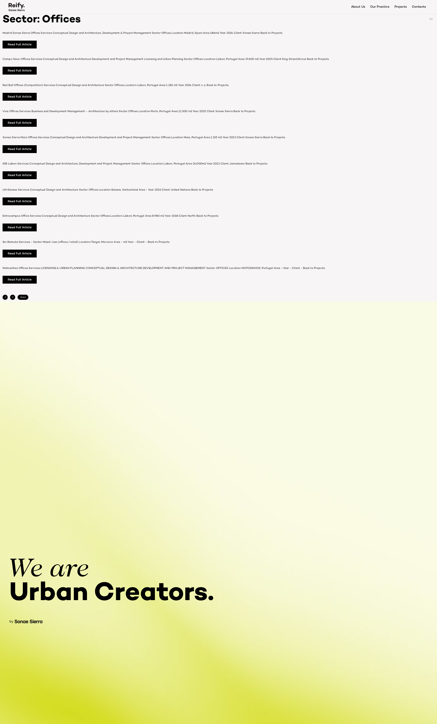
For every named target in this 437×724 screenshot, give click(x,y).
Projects (400, 7)
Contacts (419, 7)
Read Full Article (20, 44)
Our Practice (379, 7)
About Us (358, 7)
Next (23, 297)
